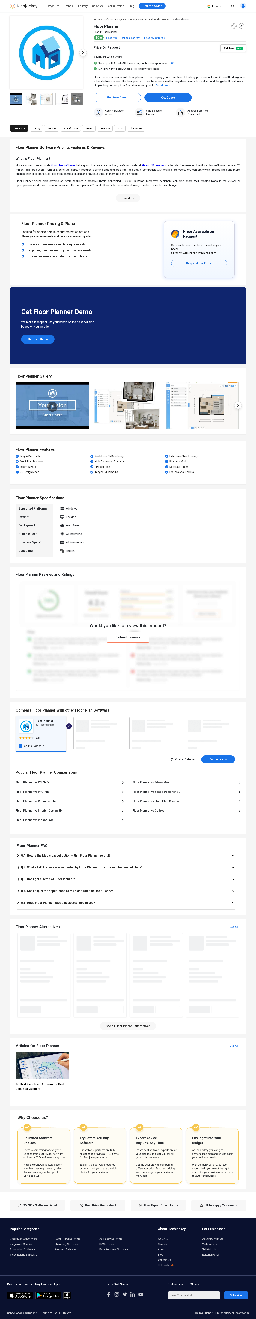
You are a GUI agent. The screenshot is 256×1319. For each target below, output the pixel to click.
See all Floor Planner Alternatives (128, 1026)
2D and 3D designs (153, 165)
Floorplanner (110, 31)
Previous (10, 52)
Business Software (103, 19)
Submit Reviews (128, 637)
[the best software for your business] (23, 7)
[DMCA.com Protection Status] (67, 1298)
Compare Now (218, 759)
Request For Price (199, 263)
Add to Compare (34, 746)
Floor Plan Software (161, 19)
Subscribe (236, 1295)
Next (83, 52)
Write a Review (131, 37)
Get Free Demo (117, 97)
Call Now (229, 48)
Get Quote (168, 97)
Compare (97, 6)
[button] (126, 855)
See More (128, 198)
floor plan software (63, 165)
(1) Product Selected (183, 759)
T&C (171, 63)
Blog (131, 6)
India (215, 6)
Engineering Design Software (132, 19)
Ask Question (116, 6)
